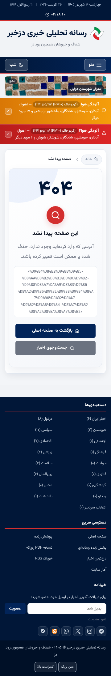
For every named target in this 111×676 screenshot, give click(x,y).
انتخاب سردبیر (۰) (93, 507)
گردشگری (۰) (96, 485)
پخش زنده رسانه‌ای (92, 548)
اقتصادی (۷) (43, 441)
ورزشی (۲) (44, 452)
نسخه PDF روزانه (39, 548)
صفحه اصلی (97, 537)
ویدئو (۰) (99, 496)
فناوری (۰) (99, 474)
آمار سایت (98, 570)
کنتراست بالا (45, 667)
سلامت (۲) (43, 463)
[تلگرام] (101, 631)
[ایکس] (78, 631)
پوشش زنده (43, 537)
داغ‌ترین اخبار (96, 558)
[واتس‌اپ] (66, 631)
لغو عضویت (97, 619)
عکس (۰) (45, 485)
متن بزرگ (67, 667)
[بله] (43, 631)
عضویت (15, 609)
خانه (88, 159)
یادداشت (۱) (43, 496)
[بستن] (8, 111)
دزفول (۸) (45, 419)
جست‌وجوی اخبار (52, 347)
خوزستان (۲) (97, 430)
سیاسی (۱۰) (43, 430)
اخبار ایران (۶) (96, 419)
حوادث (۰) (98, 463)
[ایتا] (55, 631)
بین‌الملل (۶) (43, 474)
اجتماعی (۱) (97, 441)
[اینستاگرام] (90, 631)
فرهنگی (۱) (98, 452)
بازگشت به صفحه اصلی (52, 330)
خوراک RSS (43, 558)
